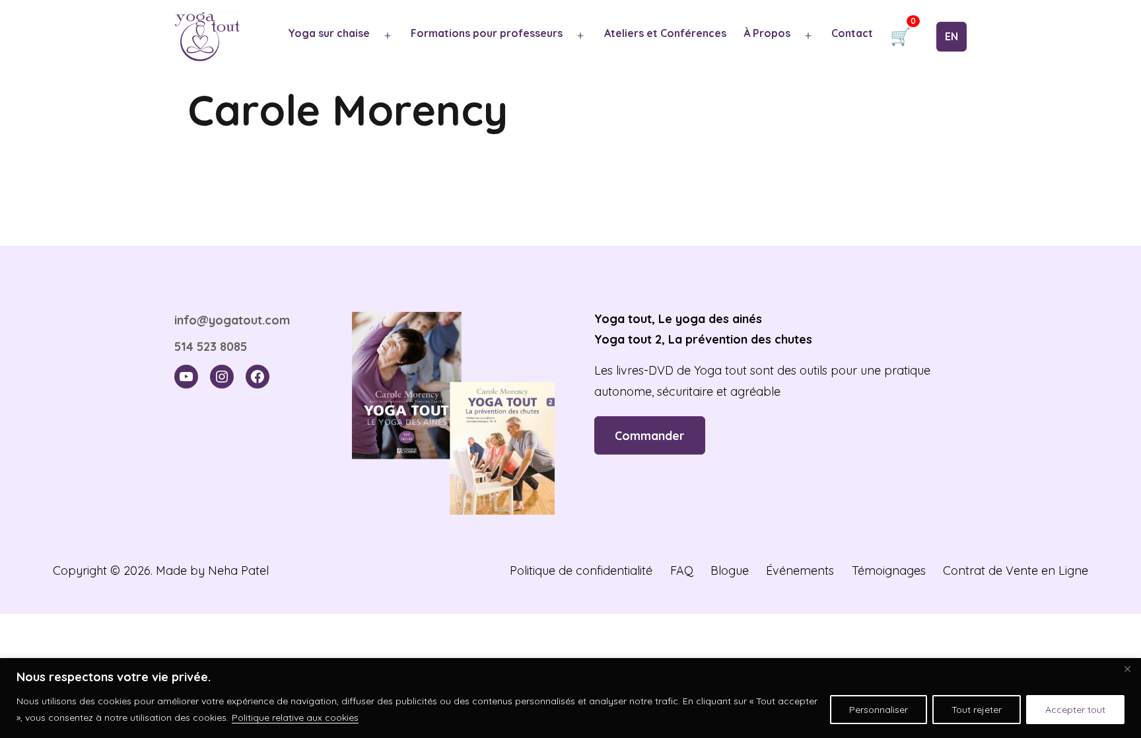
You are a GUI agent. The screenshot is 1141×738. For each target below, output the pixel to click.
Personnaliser (878, 710)
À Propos (766, 33)
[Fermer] (1127, 669)
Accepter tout (1075, 710)
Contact (852, 33)
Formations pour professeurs (487, 33)
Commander (650, 435)
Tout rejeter (976, 710)
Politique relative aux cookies (295, 717)
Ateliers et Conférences (665, 33)
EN (951, 36)
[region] (570, 698)
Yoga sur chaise (329, 33)
